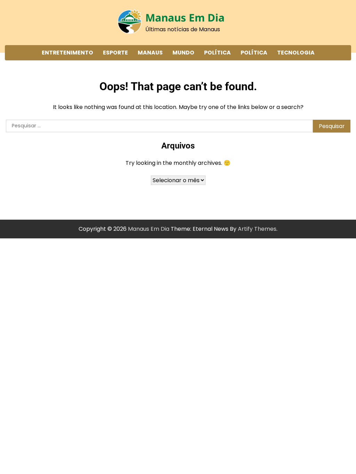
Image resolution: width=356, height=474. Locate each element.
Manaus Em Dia (185, 17)
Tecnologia (296, 53)
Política (217, 53)
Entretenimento (67, 53)
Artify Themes (257, 229)
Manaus (150, 53)
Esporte (115, 53)
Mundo (183, 53)
